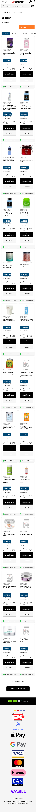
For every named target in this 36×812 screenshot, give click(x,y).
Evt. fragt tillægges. (6, 64)
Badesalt (5, 33)
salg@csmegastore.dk (21, 803)
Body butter (15, 33)
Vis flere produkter (18, 688)
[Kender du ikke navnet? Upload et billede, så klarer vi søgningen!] (33, 6)
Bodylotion (25, 33)
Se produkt (9, 80)
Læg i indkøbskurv (9, 74)
